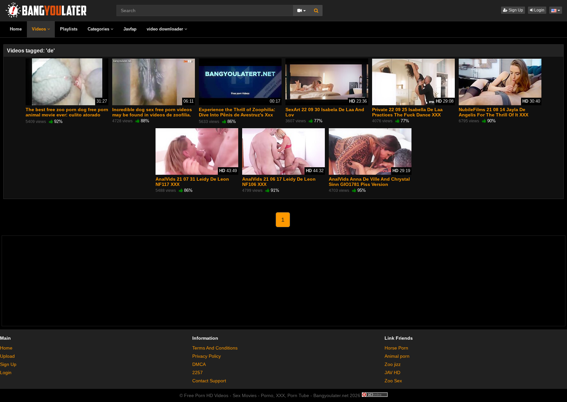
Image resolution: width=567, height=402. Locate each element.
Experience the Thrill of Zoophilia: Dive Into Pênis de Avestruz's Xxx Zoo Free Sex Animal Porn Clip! (237, 115)
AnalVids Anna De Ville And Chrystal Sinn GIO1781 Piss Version (369, 181)
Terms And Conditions (215, 348)
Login (538, 10)
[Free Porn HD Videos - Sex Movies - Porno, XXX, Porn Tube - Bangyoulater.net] (46, 9)
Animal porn (397, 356)
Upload (7, 356)
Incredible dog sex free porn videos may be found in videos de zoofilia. (152, 112)
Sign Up (515, 10)
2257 (197, 372)
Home (16, 29)
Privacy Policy (206, 356)
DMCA (199, 364)
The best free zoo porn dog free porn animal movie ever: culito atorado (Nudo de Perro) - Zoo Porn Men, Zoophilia (67, 117)
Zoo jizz (393, 364)
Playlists (68, 29)
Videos (39, 29)
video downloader (165, 29)
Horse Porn (396, 348)
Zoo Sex (393, 380)
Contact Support (209, 380)
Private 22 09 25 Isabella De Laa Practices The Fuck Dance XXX (407, 112)
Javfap (129, 29)
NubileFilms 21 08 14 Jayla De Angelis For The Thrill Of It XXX (493, 112)
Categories (99, 29)
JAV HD (392, 372)
